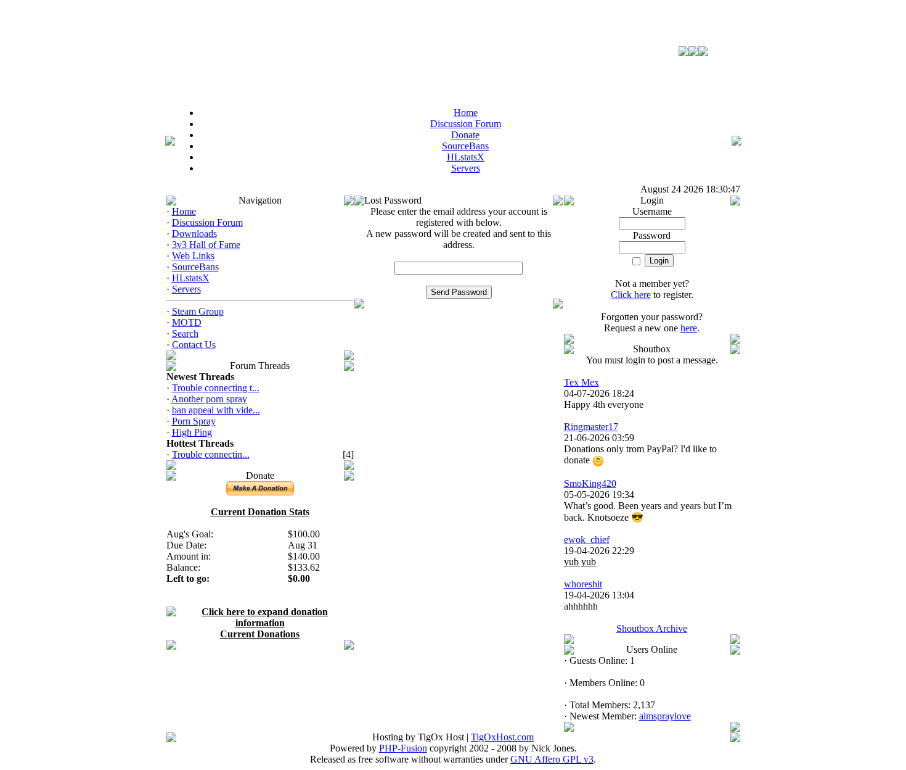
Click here (631, 294)
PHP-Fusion (403, 748)
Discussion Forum (207, 222)
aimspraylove (665, 716)
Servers (186, 289)
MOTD (187, 322)
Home (184, 211)
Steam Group (198, 311)
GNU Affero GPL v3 (552, 759)
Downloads (194, 233)
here (688, 328)
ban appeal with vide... (216, 410)
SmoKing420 (590, 483)
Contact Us (194, 344)
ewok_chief (587, 539)
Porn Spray (194, 421)
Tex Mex (581, 382)
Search (185, 333)
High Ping (192, 432)
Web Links (193, 255)
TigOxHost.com (502, 737)
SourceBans (195, 267)
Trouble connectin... (211, 454)
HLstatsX (191, 278)
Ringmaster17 (591, 426)
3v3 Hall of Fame (206, 244)
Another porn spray (209, 399)
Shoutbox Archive (651, 628)
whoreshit (583, 584)
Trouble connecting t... (215, 388)
